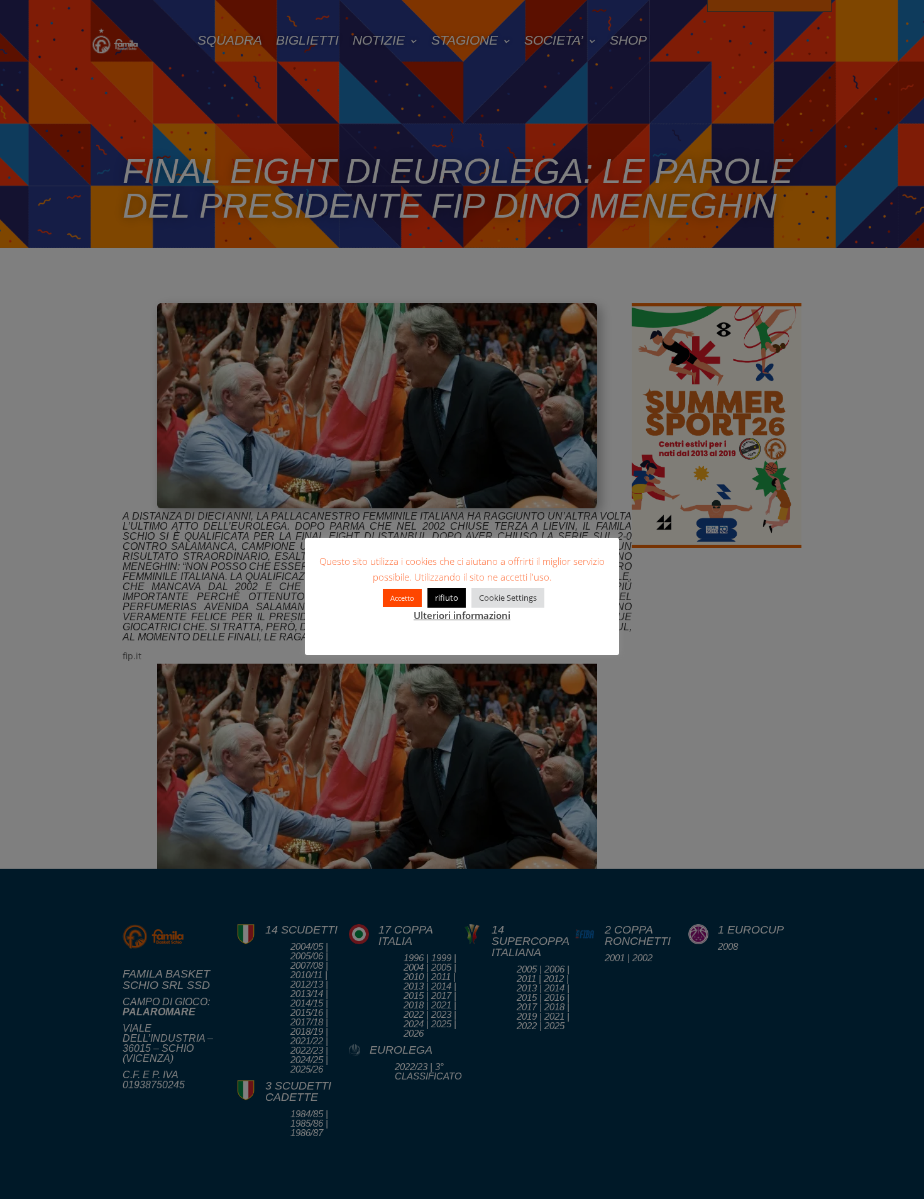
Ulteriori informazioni (462, 615)
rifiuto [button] (446, 597)
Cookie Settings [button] (508, 597)
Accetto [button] (402, 598)
